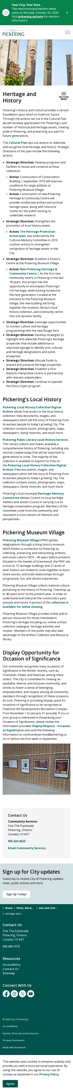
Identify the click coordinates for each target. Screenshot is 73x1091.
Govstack (20, 1047)
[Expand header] (67, 32)
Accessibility (11, 965)
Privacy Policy (49, 1074)
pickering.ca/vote (30, 16)
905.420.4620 (16, 841)
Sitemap (9, 973)
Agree (10, 1084)
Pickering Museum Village (21, 540)
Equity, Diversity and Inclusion (21, 1033)
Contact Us (10, 969)
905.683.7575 (11, 946)
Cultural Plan (18, 143)
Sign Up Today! (16, 894)
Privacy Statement (14, 1040)
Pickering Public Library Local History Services (35, 440)
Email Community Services (27, 848)
